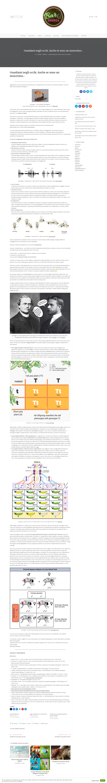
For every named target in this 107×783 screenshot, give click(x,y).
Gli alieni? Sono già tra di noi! (60, 761)
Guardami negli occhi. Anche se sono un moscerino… (60, 54)
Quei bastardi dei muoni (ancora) (82, 121)
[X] (91, 91)
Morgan (63, 337)
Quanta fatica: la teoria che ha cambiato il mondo (86, 131)
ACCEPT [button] (102, 780)
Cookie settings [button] (95, 780)
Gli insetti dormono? (14, 714)
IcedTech (77, 156)
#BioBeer (36, 723)
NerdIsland (77, 161)
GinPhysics (77, 155)
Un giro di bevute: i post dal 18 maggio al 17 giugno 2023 (40, 772)
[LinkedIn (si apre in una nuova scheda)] (96, 16)
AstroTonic (77, 146)
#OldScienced (44, 723)
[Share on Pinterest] (83, 106)
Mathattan (77, 160)
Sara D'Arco (22, 728)
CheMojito (77, 151)
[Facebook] (81, 91)
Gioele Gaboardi (21, 652)
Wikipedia (60, 521)
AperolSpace (78, 144)
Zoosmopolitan (78, 149)
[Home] (35, 54)
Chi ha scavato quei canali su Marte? (19, 760)
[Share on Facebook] (79, 106)
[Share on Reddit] (90, 106)
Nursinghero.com (54, 630)
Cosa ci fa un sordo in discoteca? (82, 126)
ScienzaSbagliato (79, 165)
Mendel (54, 337)
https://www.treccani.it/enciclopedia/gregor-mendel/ (23, 688)
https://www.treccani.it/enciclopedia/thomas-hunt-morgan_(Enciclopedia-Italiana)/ (30, 690)
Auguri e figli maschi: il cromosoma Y (38, 714)
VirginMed (77, 163)
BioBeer (76, 148)
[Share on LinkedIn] (86, 106)
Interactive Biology (50, 423)
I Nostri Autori (78, 99)
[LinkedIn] (87, 91)
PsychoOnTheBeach (79, 170)
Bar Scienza (15, 723)
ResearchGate (58, 181)
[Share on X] (76, 106)
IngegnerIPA (77, 158)
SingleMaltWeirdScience (80, 168)
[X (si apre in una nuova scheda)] (90, 16)
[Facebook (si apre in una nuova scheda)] (92, 16)
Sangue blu (77, 114)
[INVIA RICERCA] (21, 16)
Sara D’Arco (13, 652)
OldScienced (77, 166)
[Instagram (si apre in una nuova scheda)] (94, 16)
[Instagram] (84, 91)
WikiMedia (55, 106)
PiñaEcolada (77, 153)
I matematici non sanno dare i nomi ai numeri (85, 117)
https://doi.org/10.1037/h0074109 (34, 677)
